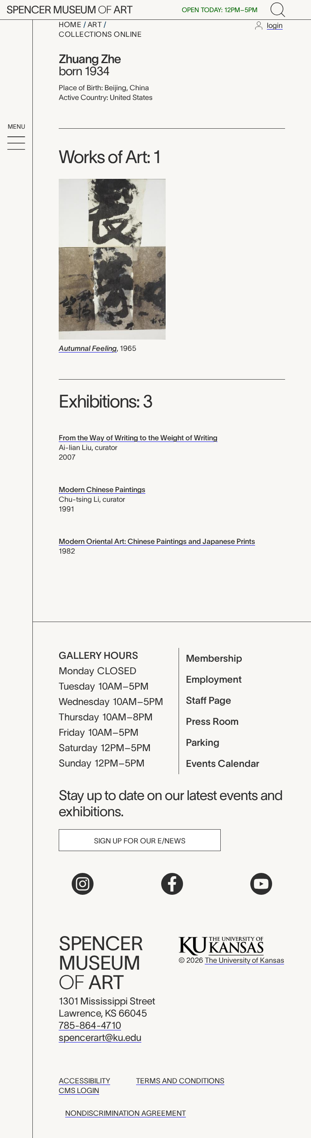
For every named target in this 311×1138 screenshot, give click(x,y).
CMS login (79, 1091)
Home (71, 25)
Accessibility (84, 1081)
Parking (202, 742)
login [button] (275, 25)
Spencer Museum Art (69, 9)
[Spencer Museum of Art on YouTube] (261, 884)
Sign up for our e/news (139, 841)
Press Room (212, 721)
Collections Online (100, 34)
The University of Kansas (244, 960)
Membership (214, 658)
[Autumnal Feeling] (112, 259)
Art (95, 25)
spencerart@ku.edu (100, 1037)
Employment (214, 679)
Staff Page (208, 700)
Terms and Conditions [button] (180, 1081)
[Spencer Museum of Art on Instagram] (83, 884)
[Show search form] (278, 9)
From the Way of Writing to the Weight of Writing (138, 438)
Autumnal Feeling (88, 348)
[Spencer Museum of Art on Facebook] (172, 884)
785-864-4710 (90, 1025)
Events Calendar (222, 763)
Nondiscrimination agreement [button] (125, 1113)
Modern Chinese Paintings (102, 490)
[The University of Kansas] (221, 946)
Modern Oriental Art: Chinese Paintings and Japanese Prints (157, 541)
